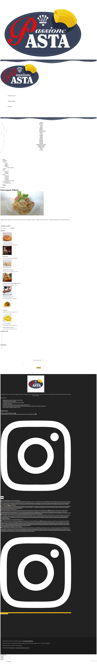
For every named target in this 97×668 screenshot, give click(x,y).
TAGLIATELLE (5, 310)
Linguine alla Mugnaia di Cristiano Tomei (10, 339)
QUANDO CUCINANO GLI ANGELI (8, 327)
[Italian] (0, 152)
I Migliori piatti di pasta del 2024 (8, 334)
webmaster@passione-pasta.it (22, 647)
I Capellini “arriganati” (7, 336)
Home (1, 187)
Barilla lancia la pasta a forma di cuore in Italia (11, 333)
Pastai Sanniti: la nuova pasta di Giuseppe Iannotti (11, 340)
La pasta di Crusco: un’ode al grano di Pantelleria (11, 335)
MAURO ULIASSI (5, 256)
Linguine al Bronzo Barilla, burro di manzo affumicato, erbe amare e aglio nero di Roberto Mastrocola (21, 338)
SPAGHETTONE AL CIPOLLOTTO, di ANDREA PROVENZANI (13, 217)
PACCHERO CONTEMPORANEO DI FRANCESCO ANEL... (12, 283)
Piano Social (12, 647)
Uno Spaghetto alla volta (7, 341)
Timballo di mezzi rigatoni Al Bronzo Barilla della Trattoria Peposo (14, 337)
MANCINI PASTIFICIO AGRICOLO (8, 269)
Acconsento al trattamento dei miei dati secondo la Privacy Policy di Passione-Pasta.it (39, 365)
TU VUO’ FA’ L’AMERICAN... (7, 323)
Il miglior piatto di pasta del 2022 (8, 296)
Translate (9, 661)
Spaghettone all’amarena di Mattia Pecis (10, 342)
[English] (1, 152)
